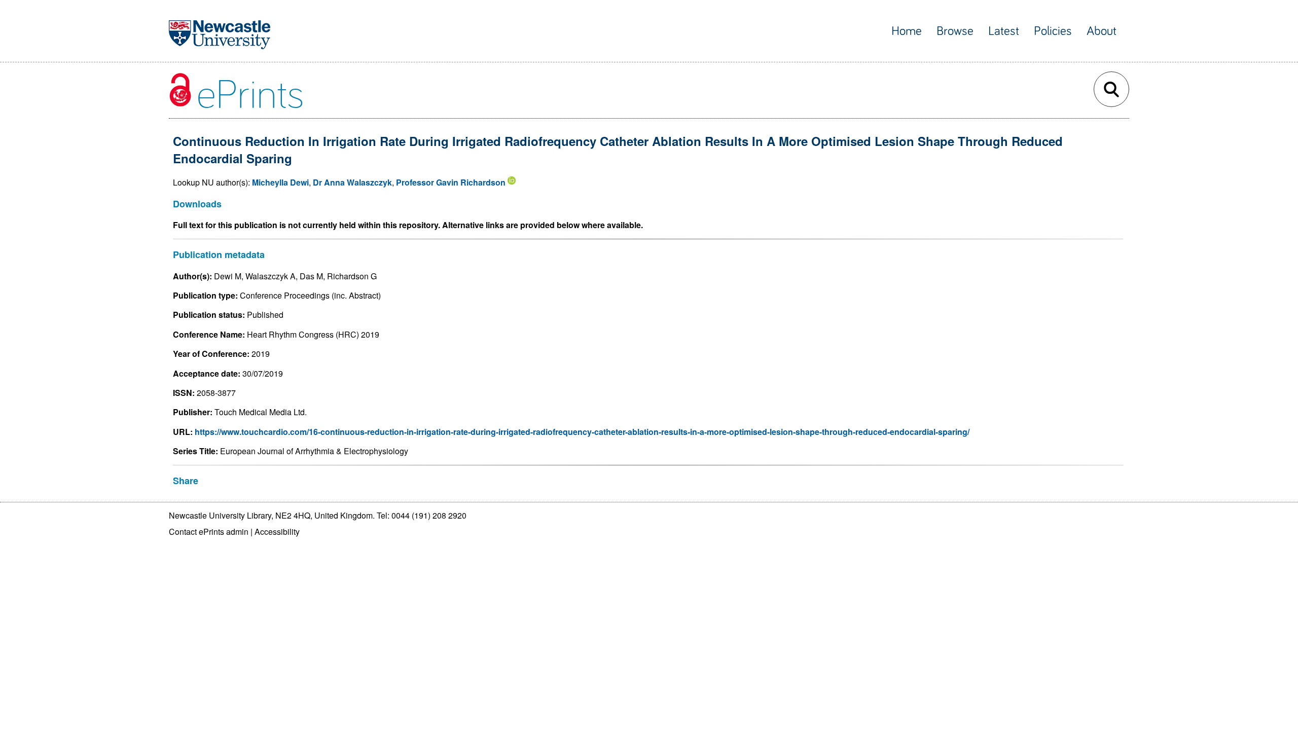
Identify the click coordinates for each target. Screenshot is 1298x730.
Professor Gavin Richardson (451, 182)
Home (906, 31)
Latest (1003, 31)
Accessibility (277, 531)
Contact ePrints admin (208, 531)
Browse (955, 31)
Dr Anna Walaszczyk (352, 182)
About (1101, 31)
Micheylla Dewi (280, 182)
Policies (1053, 31)
